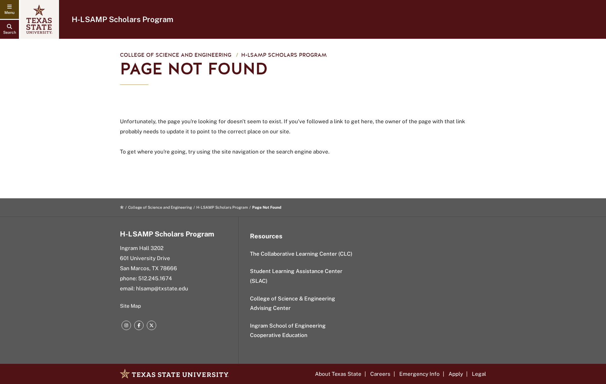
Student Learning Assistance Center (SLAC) (296, 276)
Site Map (130, 306)
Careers (380, 374)
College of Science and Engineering (175, 55)
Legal (479, 374)
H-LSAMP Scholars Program (122, 19)
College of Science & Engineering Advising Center (292, 303)
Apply (456, 374)
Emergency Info (419, 374)
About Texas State (338, 374)
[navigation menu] (9, 9)
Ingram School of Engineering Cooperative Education (288, 331)
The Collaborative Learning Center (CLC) (301, 254)
